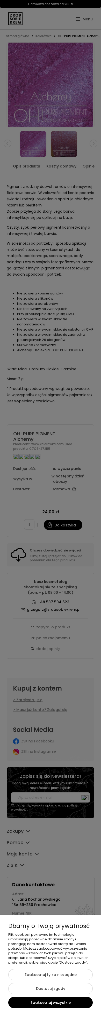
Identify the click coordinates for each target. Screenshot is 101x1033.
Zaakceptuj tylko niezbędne (51, 974)
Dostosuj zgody (50, 988)
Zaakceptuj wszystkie (51, 1002)
